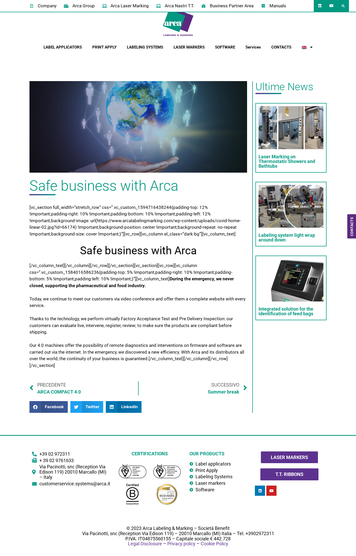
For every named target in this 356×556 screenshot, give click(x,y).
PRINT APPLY (104, 47)
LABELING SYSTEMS (145, 47)
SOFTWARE (225, 47)
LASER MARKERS (189, 47)
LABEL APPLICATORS (63, 47)
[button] (343, 6)
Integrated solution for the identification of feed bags (286, 311)
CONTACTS (281, 47)
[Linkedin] (320, 6)
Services (253, 47)
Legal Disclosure (145, 543)
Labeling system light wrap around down (287, 237)
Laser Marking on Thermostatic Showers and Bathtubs (287, 161)
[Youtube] (331, 6)
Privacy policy (181, 543)
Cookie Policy (214, 543)
